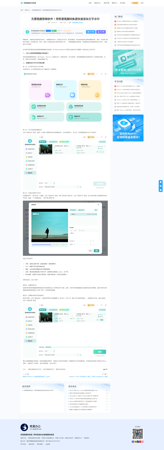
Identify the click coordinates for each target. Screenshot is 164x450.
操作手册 (106, 3)
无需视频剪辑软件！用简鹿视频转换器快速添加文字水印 (38, 390)
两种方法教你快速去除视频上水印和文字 (80, 393)
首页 (90, 3)
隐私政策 (31, 444)
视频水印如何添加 (60, 369)
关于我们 (122, 3)
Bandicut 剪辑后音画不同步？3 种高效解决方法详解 (83, 401)
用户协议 (23, 444)
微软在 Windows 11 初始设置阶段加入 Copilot (36, 376)
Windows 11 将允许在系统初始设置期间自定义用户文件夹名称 (84, 398)
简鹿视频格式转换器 (77, 22)
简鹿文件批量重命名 (48, 438)
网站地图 (40, 444)
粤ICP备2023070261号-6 (53, 441)
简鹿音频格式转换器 (34, 438)
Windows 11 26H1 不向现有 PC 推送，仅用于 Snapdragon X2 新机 (88, 376)
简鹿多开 (87, 438)
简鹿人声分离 (59, 438)
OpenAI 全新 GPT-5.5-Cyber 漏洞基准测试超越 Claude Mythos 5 (85, 390)
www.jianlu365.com (35, 429)
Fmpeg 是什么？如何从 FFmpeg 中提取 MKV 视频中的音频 (84, 396)
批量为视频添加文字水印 (34, 369)
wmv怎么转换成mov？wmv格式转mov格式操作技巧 (83, 406)
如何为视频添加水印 (48, 369)
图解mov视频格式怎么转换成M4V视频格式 (81, 409)
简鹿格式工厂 (78, 438)
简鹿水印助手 (69, 438)
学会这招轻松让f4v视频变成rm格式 (79, 404)
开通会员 (134, 3)
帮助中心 (114, 3)
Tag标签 (47, 444)
